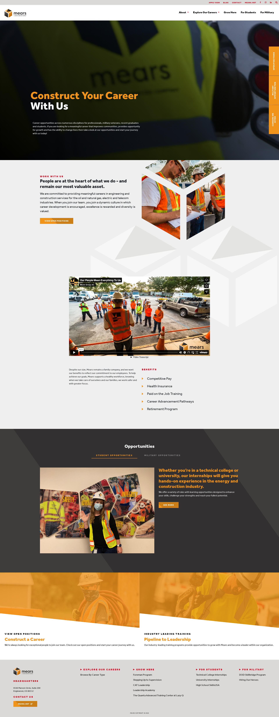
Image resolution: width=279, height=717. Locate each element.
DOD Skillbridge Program (252, 674)
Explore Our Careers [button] (205, 12)
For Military (267, 12)
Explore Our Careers (101, 669)
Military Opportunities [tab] (162, 455)
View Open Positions (57, 221)
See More (168, 505)
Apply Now (214, 3)
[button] (276, 2)
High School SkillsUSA (207, 685)
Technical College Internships (211, 674)
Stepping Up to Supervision (147, 679)
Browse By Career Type (92, 674)
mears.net (250, 3)
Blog (226, 3)
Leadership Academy (144, 690)
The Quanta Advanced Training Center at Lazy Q (158, 695)
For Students (248, 12)
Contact (237, 3)
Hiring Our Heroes (248, 679)
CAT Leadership (141, 685)
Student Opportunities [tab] (114, 455)
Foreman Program (142, 674)
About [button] (183, 12)
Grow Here (230, 12)
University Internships (207, 679)
